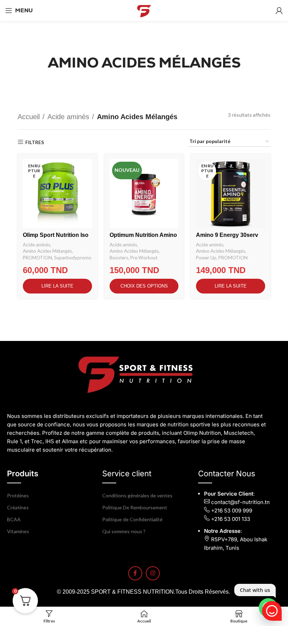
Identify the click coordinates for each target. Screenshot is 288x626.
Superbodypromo (72, 257)
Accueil (29, 117)
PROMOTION (37, 257)
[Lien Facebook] (135, 573)
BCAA (14, 519)
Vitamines (18, 531)
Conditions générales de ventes (137, 495)
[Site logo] (144, 10)
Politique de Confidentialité (132, 519)
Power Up (206, 257)
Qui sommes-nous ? (123, 531)
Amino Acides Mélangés (47, 251)
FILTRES (34, 142)
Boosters (119, 257)
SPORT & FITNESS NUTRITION (132, 592)
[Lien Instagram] (153, 573)
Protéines (18, 495)
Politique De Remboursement (134, 507)
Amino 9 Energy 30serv (227, 235)
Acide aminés (68, 117)
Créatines (18, 507)
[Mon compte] (279, 11)
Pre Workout (143, 257)
